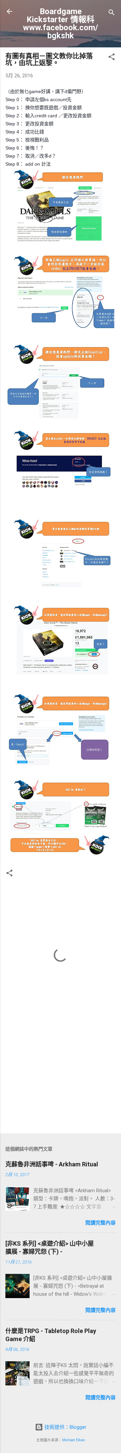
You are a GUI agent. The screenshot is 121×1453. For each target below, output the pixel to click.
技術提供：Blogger (64, 1427)
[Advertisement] (60, 1081)
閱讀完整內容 (100, 1223)
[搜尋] (112, 13)
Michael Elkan (73, 1440)
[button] (112, 58)
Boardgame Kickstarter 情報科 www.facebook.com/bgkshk (60, 23)
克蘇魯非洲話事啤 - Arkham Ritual (51, 1164)
